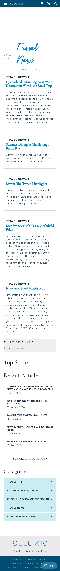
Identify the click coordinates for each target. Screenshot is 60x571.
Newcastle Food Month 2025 (25, 288)
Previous (15, 342)
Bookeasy (13, 568)
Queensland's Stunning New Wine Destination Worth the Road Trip (29, 84)
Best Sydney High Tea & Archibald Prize (30, 228)
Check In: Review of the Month (28, 499)
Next (27, 342)
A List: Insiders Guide (21, 517)
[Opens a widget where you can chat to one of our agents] (49, 566)
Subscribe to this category (30, 70)
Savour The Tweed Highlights (26, 184)
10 (22, 348)
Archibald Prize (19, 239)
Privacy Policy (40, 559)
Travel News (27, 54)
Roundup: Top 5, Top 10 (22, 490)
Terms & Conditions (22, 559)
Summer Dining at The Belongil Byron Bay (27, 146)
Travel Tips (15, 482)
